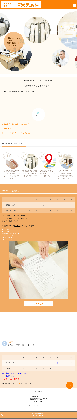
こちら (38, 80)
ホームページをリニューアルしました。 (16, 133)
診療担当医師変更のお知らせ (38, 86)
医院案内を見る (38, 304)
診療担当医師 (7, 128)
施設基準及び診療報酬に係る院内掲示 (15, 124)
